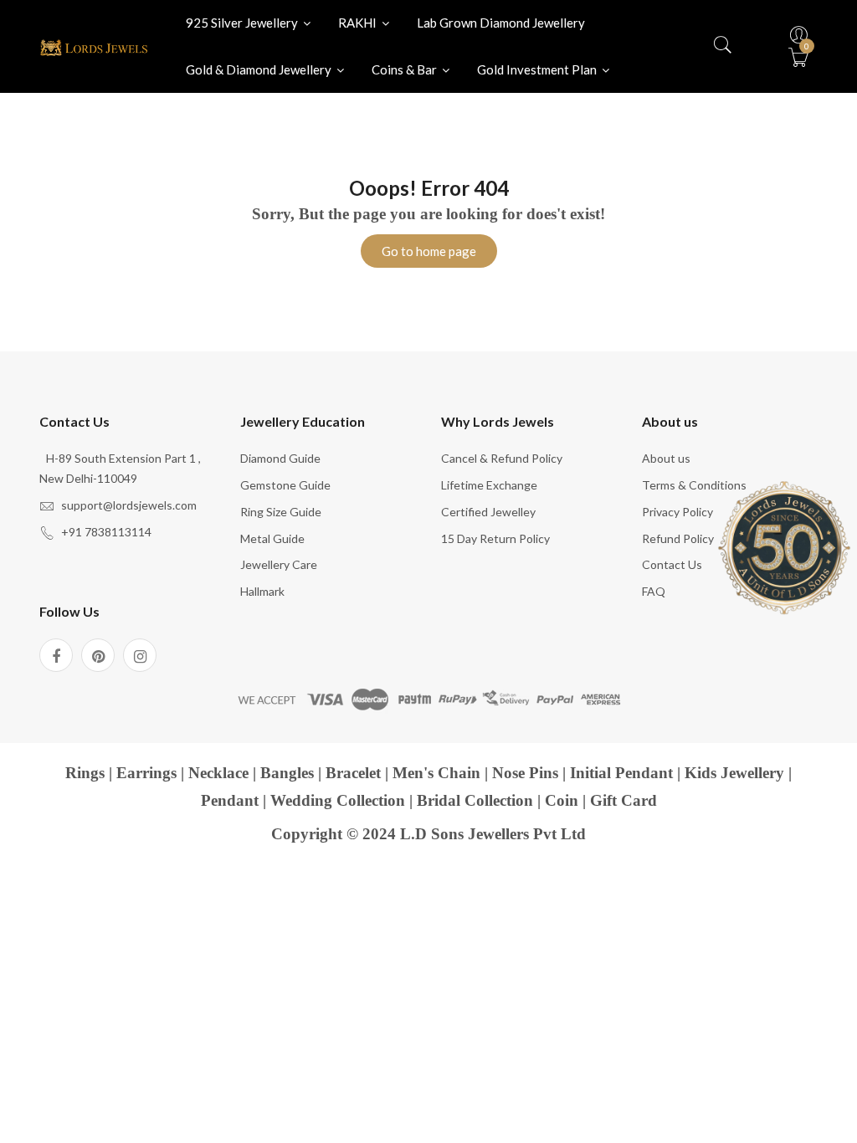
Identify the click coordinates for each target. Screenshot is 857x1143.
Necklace (218, 773)
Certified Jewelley (488, 512)
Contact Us (672, 564)
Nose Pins (525, 773)
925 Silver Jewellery (243, 22)
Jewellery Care (278, 564)
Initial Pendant (621, 773)
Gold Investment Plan (538, 69)
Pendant (230, 800)
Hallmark (262, 591)
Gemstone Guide (285, 485)
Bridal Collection (475, 800)
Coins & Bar (405, 69)
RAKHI (358, 22)
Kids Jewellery (734, 773)
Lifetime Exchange (489, 485)
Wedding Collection (337, 800)
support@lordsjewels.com (129, 505)
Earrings (146, 773)
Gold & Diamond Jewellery (260, 69)
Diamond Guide (280, 458)
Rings (85, 773)
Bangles (287, 773)
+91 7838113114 (106, 532)
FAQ (653, 591)
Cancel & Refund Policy (501, 458)
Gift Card (623, 800)
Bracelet (353, 773)
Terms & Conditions (694, 485)
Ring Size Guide (280, 512)
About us (666, 458)
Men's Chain (436, 773)
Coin (561, 800)
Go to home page (429, 251)
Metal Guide (272, 538)
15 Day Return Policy (495, 538)
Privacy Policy (677, 512)
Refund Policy (678, 538)
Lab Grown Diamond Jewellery (501, 22)
